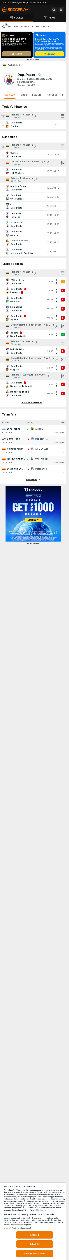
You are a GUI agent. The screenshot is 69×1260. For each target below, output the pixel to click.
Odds (24, 95)
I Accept (34, 1235)
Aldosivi (39, 428)
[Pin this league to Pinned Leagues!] (36, 116)
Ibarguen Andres (16, 458)
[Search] (54, 10)
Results (36, 95)
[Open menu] (61, 10)
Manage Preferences (34, 1253)
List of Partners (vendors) (17, 1228)
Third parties (41, 1210)
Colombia (14, 65)
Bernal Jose (13, 438)
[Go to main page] (18, 9)
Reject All (34, 1244)
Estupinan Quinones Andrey (22, 468)
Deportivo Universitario (47, 438)
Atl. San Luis (41, 448)
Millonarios (41, 468)
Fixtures (52, 95)
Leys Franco (13, 428)
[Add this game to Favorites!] (3, 124)
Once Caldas (42, 458)
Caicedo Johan (15, 448)
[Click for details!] (33, 124)
